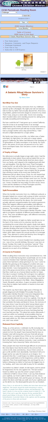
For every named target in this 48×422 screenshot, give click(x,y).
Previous (39, 411)
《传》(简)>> (34, 414)
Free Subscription (11, 41)
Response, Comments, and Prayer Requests (21, 43)
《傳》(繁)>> (25, 414)
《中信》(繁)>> (5, 414)
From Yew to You (11, 47)
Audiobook (13, 45)
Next (44, 411)
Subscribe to (15, 50)
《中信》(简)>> (15, 414)
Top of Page (31, 411)
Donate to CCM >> (24, 18)
